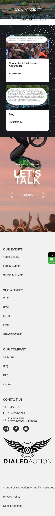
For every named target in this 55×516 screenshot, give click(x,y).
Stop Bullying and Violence (31, 101)
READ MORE (15, 73)
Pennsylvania (25, 97)
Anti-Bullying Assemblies (16, 90)
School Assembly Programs (26, 40)
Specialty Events (13, 275)
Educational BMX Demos (31, 94)
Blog (11, 114)
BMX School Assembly (25, 91)
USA (9, 102)
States (19, 101)
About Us (8, 356)
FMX (6, 325)
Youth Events (11, 256)
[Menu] (6, 13)
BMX (6, 306)
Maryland (36, 96)
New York (16, 97)
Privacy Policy (11, 496)
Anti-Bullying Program (33, 90)
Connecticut (12, 39)
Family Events (11, 265)
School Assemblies (37, 97)
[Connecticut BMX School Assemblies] (27, 46)
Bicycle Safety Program (22, 93)
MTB (6, 297)
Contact (8, 384)
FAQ (6, 375)
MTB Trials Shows (26, 96)
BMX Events (12, 91)
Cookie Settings (12, 505)
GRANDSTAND (12, 334)
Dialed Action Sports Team (26, 39)
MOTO (7, 316)
